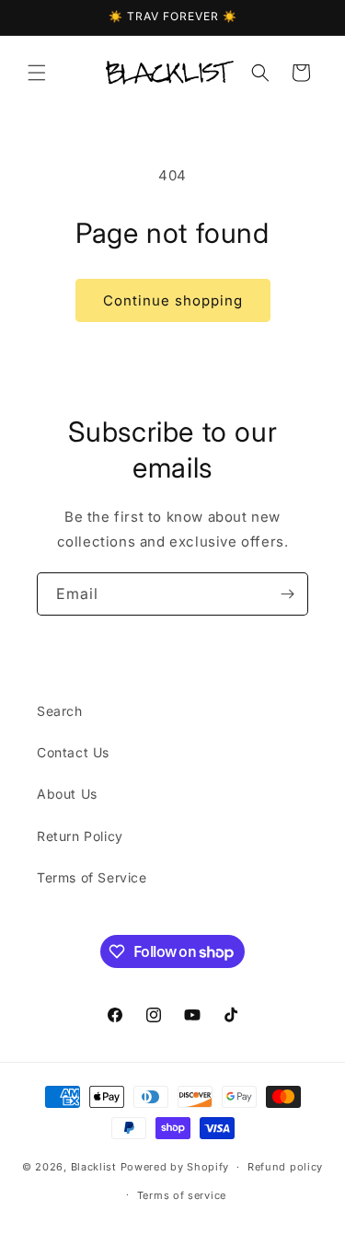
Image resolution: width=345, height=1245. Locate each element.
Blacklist (94, 1166)
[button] (37, 72)
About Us (67, 793)
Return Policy (80, 836)
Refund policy (285, 1166)
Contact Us (73, 752)
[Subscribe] (287, 594)
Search (60, 711)
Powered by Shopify (175, 1166)
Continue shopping (173, 300)
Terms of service (181, 1195)
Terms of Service (92, 877)
